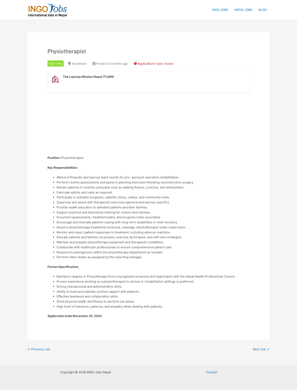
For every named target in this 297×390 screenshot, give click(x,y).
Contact (211, 372)
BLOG (263, 10)
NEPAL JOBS (243, 10)
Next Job (261, 349)
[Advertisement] (148, 127)
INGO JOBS (220, 10)
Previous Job (39, 349)
